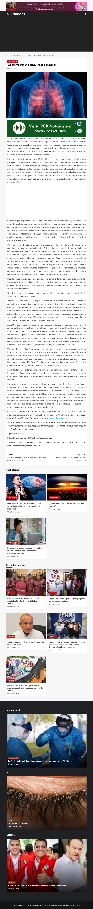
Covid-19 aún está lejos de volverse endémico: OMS (31, 761)
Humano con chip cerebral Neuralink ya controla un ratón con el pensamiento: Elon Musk (24, 506)
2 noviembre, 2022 (16, 826)
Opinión (12, 882)
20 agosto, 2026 (14, 647)
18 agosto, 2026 (14, 606)
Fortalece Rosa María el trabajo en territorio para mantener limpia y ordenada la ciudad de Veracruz (25, 688)
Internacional (13, 758)
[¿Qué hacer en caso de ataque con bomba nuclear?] (67, 487)
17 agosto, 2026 (55, 604)
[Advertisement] (46, 34)
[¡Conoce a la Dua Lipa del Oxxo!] (47, 803)
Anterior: (26, 457)
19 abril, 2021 (13, 69)
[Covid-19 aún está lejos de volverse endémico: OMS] (47, 741)
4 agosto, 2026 (13, 556)
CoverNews (64, 905)
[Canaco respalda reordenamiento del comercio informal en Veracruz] (26, 626)
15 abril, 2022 (14, 764)
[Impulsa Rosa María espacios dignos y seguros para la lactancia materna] (67, 582)
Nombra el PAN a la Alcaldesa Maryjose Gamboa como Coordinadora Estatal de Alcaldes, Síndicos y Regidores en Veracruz (67, 644)
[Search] (85, 14)
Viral (10, 820)
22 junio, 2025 (55, 509)
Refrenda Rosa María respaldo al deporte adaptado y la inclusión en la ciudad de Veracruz (23, 601)
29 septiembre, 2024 (16, 889)
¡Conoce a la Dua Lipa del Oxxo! (22, 823)
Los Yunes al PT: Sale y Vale (20, 885)
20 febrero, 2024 (14, 512)
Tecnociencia (12, 61)
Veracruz (11, 593)
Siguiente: (69, 457)
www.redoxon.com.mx (58, 418)
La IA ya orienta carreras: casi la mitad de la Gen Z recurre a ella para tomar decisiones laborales (25, 551)
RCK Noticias (15, 14)
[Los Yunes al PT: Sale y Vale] (47, 865)
